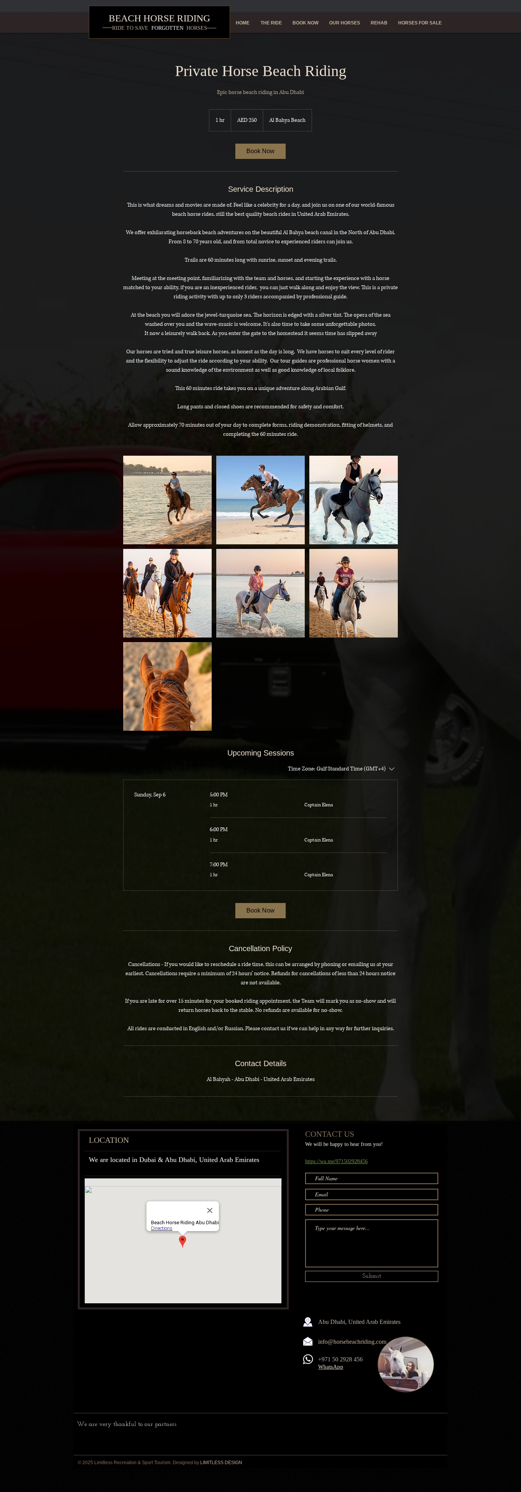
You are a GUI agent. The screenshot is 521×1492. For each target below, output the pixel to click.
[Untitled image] (167, 500)
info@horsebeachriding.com (352, 1341)
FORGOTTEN (159, 28)
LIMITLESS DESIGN (221, 1462)
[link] (260, 151)
